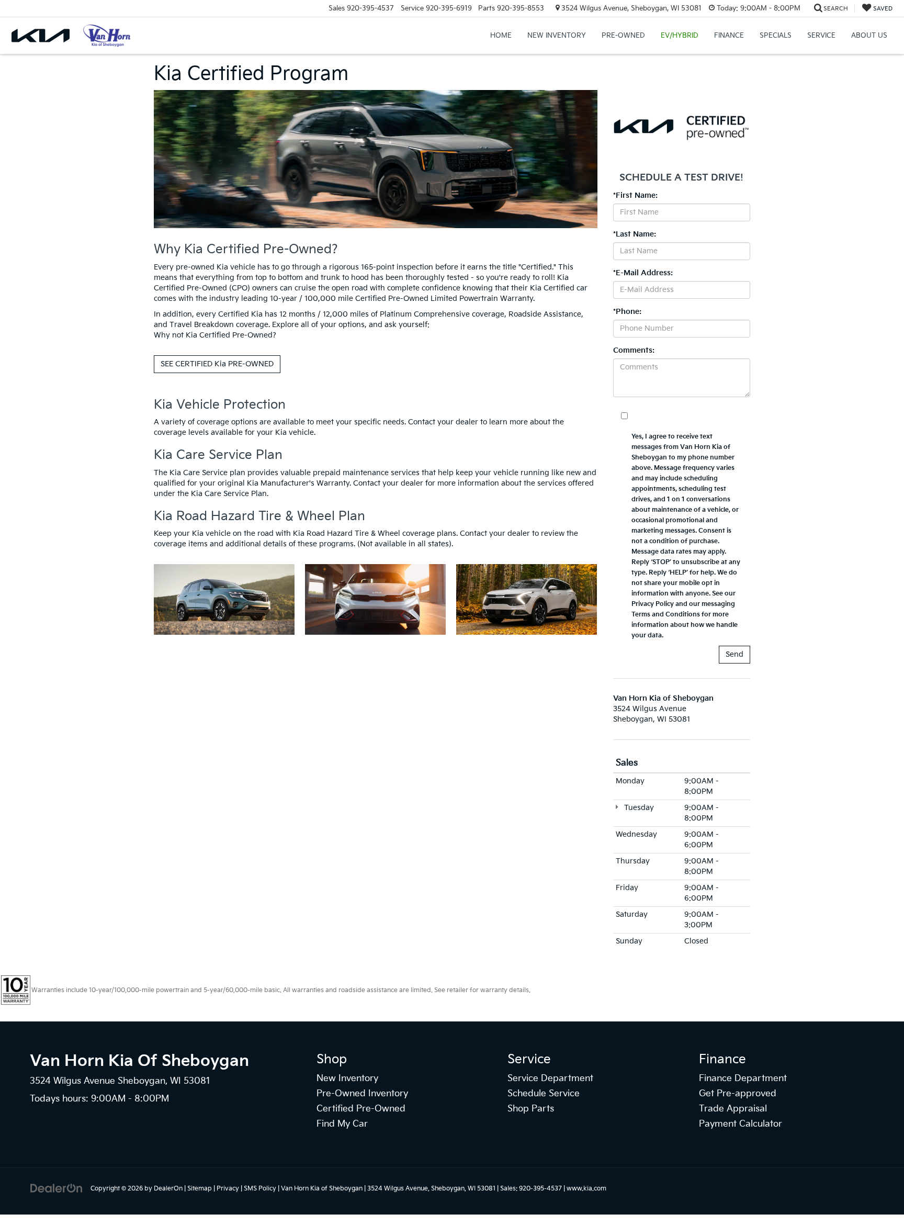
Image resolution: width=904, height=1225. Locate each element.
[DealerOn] (56, 1188)
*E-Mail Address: (643, 272)
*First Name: (635, 195)
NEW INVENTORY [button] (556, 35)
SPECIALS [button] (776, 35)
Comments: (633, 350)
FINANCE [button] (729, 35)
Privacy (228, 1189)
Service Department (550, 1078)
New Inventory (347, 1078)
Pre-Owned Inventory (362, 1093)
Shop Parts (530, 1109)
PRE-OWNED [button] (623, 35)
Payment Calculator (740, 1124)
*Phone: (627, 311)
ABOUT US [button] (869, 35)
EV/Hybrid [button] (679, 35)
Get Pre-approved (737, 1093)
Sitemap (199, 1189)
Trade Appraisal (733, 1109)
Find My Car (342, 1124)
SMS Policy (260, 1189)
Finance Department (743, 1078)
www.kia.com (586, 1189)
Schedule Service (543, 1093)
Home (501, 35)
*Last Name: (634, 234)
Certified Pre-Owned (361, 1109)
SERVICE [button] (821, 35)
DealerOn (168, 1189)
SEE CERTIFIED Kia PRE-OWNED (217, 363)
